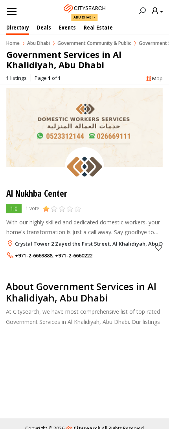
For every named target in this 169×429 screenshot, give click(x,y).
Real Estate (98, 27)
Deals (44, 27)
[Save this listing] (159, 247)
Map (157, 78)
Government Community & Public (94, 43)
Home (13, 43)
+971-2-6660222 (73, 255)
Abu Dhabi (83, 17)
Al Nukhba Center (36, 193)
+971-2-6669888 (33, 255)
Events (67, 27)
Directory (17, 27)
